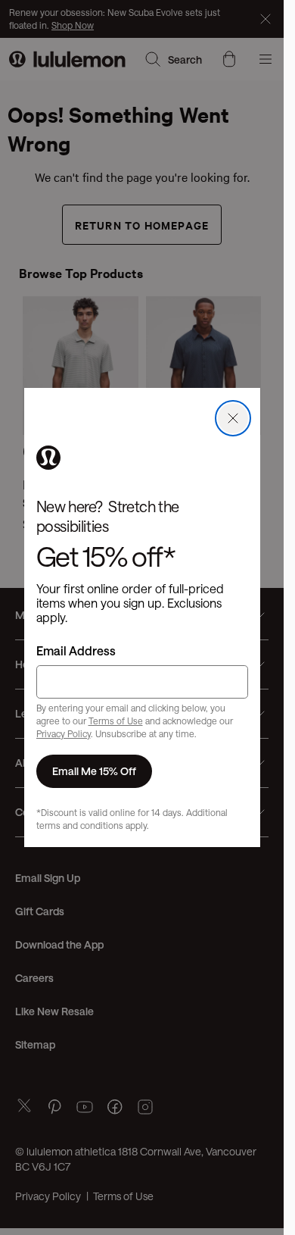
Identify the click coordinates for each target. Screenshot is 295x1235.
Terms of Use (115, 720)
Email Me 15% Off (94, 770)
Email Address (76, 650)
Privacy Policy (63, 733)
